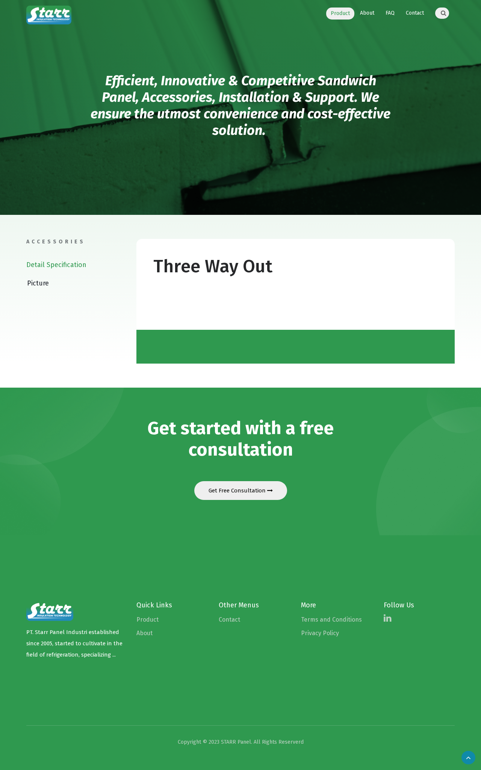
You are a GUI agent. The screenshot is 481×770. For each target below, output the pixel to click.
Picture (38, 283)
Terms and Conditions (331, 619)
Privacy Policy (320, 633)
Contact (415, 13)
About (367, 13)
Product (340, 13)
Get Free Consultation (238, 490)
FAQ (390, 13)
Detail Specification (56, 265)
